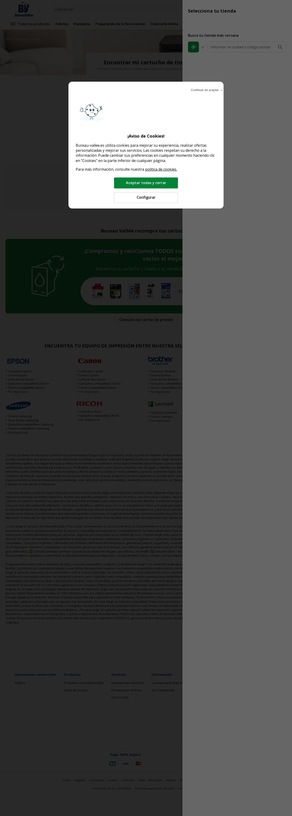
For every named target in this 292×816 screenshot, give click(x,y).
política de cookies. (161, 169)
